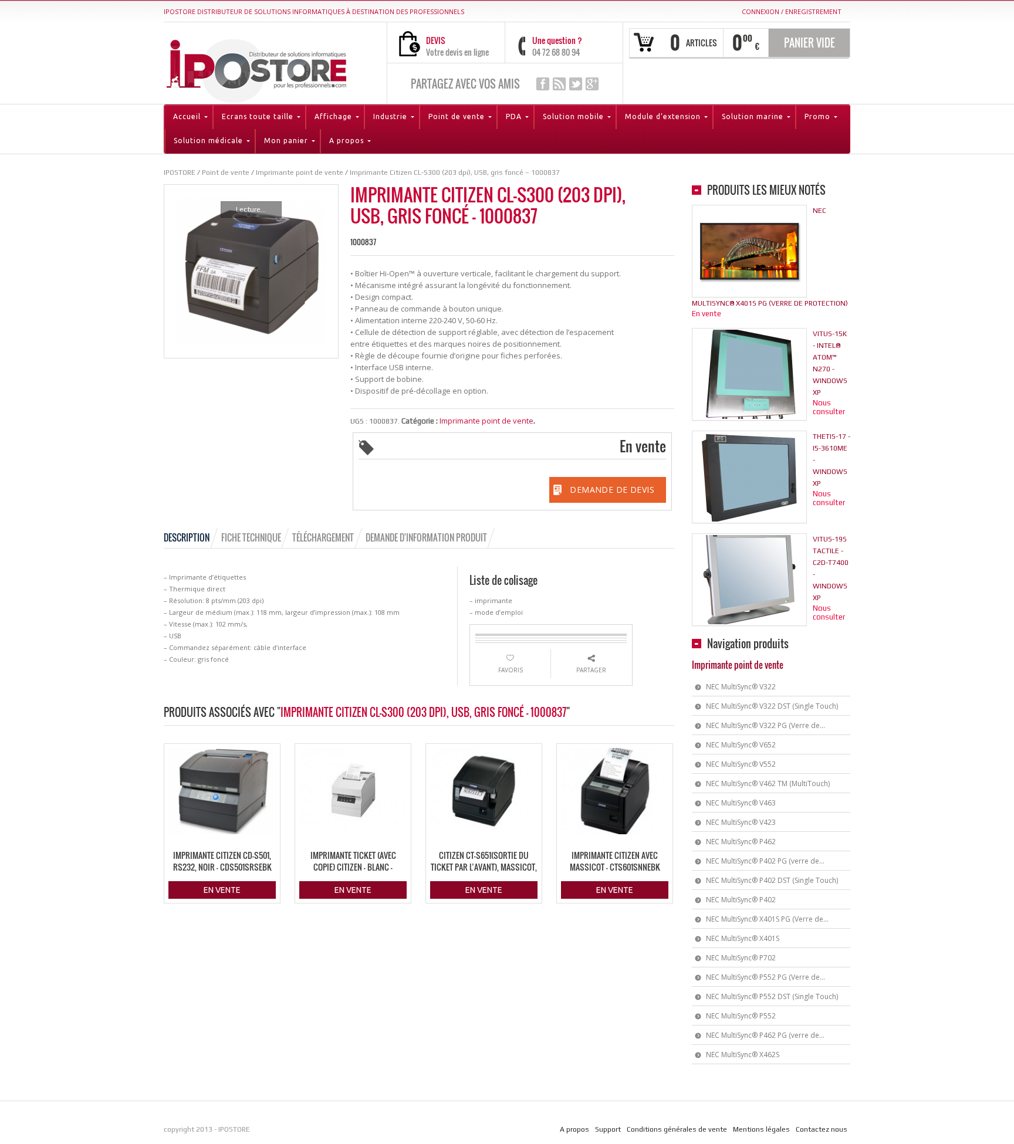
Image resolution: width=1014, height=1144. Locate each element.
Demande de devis (612, 489)
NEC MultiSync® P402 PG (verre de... (765, 861)
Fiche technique (251, 537)
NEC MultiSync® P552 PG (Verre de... (765, 977)
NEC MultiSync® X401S (742, 938)
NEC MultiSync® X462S (742, 1055)
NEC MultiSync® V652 (741, 745)
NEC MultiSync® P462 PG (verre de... (765, 1035)
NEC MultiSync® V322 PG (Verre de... (765, 725)
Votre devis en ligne (457, 52)
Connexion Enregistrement (791, 11)
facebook (542, 83)
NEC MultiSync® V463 (741, 803)
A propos (574, 1129)
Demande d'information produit (426, 537)
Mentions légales (761, 1129)
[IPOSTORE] (256, 68)
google (592, 83)
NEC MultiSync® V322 (741, 687)
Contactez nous (821, 1129)
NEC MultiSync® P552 (741, 1016)
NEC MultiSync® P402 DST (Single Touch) (772, 880)
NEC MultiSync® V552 (741, 764)
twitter (575, 83)
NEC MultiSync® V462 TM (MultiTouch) (768, 783)
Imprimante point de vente (486, 420)
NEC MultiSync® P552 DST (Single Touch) (772, 996)
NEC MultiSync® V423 (741, 822)
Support (608, 1129)
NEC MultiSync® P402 (741, 900)
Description (186, 537)
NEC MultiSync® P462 (741, 842)
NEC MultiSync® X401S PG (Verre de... (767, 919)
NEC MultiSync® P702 (741, 958)
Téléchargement (323, 537)
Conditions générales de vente (677, 1129)
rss (559, 83)
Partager (591, 670)
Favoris (510, 670)
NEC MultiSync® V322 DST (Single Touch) (772, 706)
